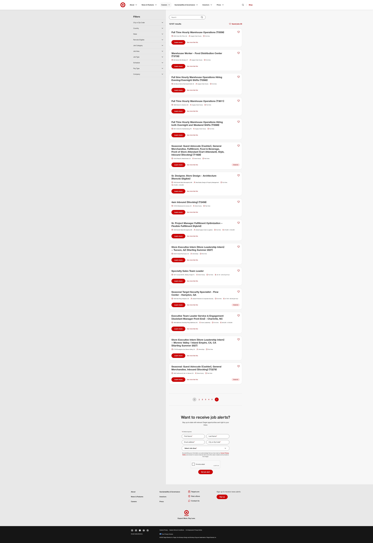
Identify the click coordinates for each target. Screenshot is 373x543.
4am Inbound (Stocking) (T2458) (188, 202)
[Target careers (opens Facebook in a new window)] (136, 530)
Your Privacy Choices (167, 534)
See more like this (192, 42)
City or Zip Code (215, 442)
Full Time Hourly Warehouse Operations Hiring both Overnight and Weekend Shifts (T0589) (197, 123)
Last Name (213, 436)
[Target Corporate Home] (122, 4)
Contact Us (195, 501)
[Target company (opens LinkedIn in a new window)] (144, 530)
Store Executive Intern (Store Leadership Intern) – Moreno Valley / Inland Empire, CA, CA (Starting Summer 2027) (197, 342)
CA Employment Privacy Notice (194, 530)
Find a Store (195, 496)
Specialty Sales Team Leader (187, 270)
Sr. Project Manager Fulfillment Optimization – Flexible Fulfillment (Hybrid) (197, 224)
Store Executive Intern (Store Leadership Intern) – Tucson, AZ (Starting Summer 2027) (197, 248)
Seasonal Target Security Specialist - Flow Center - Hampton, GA (194, 293)
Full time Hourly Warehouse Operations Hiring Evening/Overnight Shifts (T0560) (196, 79)
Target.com (195, 492)
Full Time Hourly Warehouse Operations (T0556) (197, 32)
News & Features (148, 5)
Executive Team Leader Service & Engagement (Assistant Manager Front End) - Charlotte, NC (197, 317)
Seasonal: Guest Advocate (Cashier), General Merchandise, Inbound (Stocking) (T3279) (196, 368)
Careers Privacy (163, 530)
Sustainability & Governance (185, 5)
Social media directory (137, 534)
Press (219, 5)
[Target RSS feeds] (147, 530)
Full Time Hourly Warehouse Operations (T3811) (197, 101)
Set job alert (205, 472)
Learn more (178, 42)
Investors (205, 5)
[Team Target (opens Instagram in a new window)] (140, 530)
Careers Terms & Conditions (176, 530)
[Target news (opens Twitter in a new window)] (132, 530)
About (132, 5)
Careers (164, 5)
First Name (188, 436)
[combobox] (187, 17)
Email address (189, 442)
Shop (251, 5)
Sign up (222, 497)
